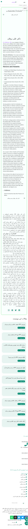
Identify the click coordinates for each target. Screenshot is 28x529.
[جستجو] (4, 2)
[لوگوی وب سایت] (14, 2)
